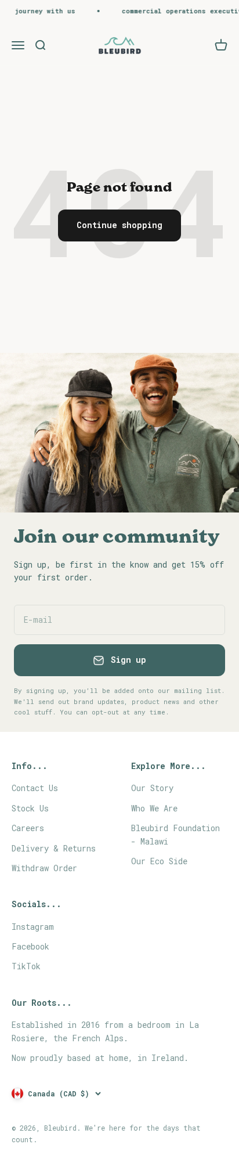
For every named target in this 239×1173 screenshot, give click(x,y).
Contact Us (35, 787)
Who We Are (154, 808)
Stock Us (30, 808)
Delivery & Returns (54, 848)
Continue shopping (119, 224)
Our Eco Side (159, 861)
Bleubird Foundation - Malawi (175, 834)
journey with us (39, 10)
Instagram (33, 926)
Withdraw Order (44, 868)
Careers (28, 827)
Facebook (30, 946)
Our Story (152, 787)
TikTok (26, 966)
